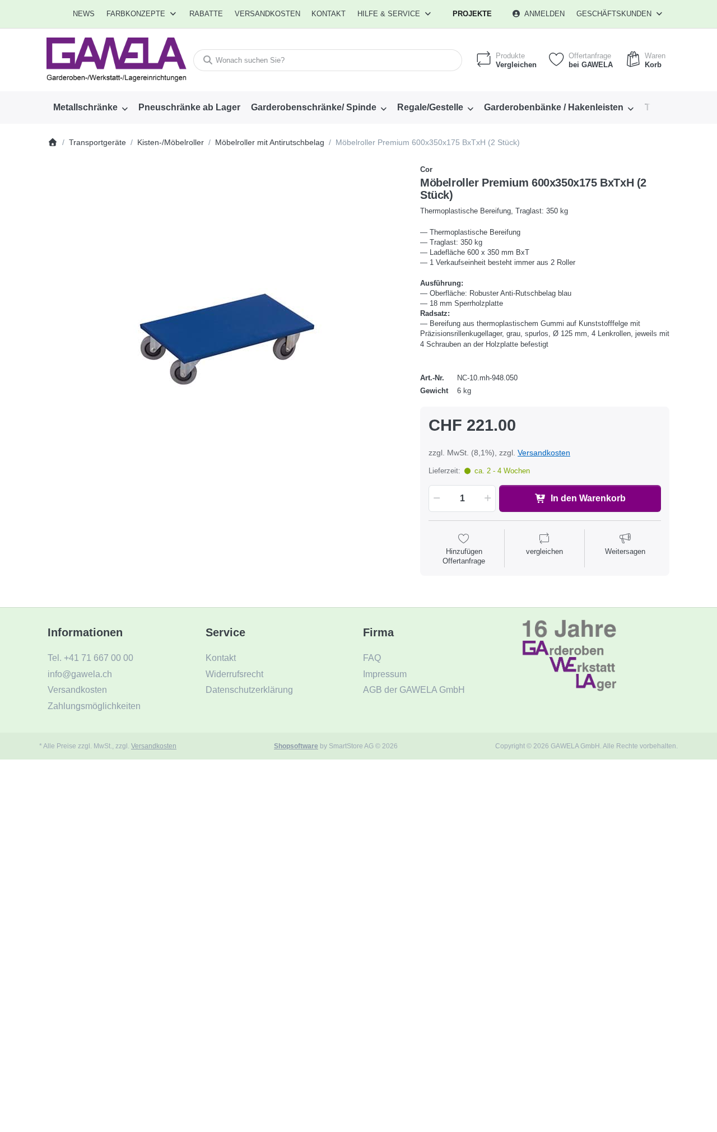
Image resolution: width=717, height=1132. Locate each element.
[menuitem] (84, 14)
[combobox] (327, 60)
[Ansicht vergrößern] (225, 342)
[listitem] (225, 342)
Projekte (472, 14)
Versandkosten (544, 452)
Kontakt (328, 14)
